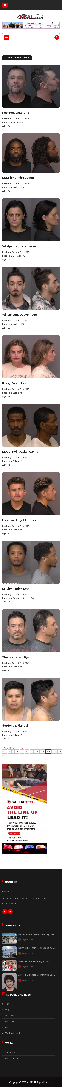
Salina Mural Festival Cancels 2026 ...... (37, 948)
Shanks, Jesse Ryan (16, 657)
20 (22, 751)
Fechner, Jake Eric (15, 112)
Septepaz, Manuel (15, 725)
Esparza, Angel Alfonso (19, 520)
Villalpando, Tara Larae (19, 246)
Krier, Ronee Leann (16, 383)
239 (54, 751)
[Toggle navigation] (5, 5)
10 (17, 751)
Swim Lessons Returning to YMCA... (35, 961)
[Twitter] (10, 912)
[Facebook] (4, 912)
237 (42, 751)
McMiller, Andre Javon (18, 177)
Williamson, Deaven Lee (19, 314)
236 (36, 751)
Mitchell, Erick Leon (16, 588)
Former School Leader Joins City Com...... (38, 934)
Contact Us (7, 891)
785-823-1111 (12, 903)
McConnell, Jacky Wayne (20, 451)
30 (27, 751)
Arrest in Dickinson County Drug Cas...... (37, 975)
